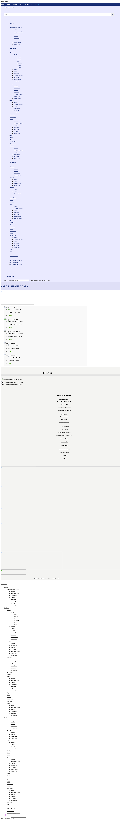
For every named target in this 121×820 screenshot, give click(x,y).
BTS (8, 757)
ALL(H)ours (10, 751)
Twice (8, 703)
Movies (6, 587)
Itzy (8, 693)
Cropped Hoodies (15, 593)
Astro (8, 753)
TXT (8, 804)
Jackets (12, 688)
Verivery (9, 719)
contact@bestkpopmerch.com (64, 407)
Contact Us (64, 455)
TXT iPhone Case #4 (13, 348)
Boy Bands (7, 717)
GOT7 (8, 775)
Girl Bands (6, 608)
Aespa (9, 641)
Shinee (9, 786)
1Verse (9, 730)
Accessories (14, 606)
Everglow (9, 672)
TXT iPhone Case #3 (13, 360)
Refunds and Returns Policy (64, 432)
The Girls (13, 612)
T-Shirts (13, 597)
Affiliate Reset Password (13, 813)
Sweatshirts (14, 595)
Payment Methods (64, 452)
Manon (15, 622)
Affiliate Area (10, 811)
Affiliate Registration (12, 808)
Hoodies (13, 591)
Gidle (8, 676)
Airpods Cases (14, 601)
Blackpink (9, 657)
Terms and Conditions (64, 449)
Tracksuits (13, 599)
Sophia (15, 614)
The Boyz (9, 802)
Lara (15, 618)
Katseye (9, 610)
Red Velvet (10, 701)
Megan (15, 624)
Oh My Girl (10, 699)
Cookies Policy (64, 442)
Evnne (9, 773)
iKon (8, 777)
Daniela (16, 616)
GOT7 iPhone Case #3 (14, 313)
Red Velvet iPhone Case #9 (15, 325)
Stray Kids (10, 788)
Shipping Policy (64, 438)
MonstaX (9, 780)
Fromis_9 (9, 674)
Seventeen (10, 784)
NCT (8, 782)
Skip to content (4, 1)
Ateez (8, 755)
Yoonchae (16, 620)
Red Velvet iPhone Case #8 (15, 336)
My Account (7, 806)
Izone (8, 695)
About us (64, 458)
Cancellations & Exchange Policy (64, 435)
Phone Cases (14, 603)
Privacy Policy (64, 429)
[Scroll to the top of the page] (1, 582)
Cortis (8, 740)
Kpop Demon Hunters (13, 589)
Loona (9, 697)
